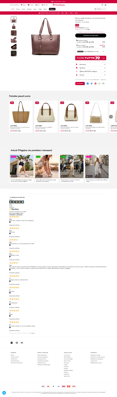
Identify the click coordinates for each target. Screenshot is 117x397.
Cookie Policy (93, 360)
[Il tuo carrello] (105, 5)
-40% (12, 103)
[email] (103, 83)
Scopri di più (103, 79)
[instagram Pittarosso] (16, 343)
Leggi (103, 58)
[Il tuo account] (102, 5)
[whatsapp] (99, 83)
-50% (77, 25)
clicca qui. (33, 333)
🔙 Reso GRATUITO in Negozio (59, 1)
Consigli (38, 156)
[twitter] (92, 83)
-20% (37, 103)
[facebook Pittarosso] (11, 343)
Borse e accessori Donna (98, 79)
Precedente (12, 214)
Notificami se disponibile (90, 35)
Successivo (19, 214)
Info (89, 29)
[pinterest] (95, 83)
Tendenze (13, 156)
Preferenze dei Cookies (96, 362)
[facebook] (88, 83)
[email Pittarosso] (21, 343)
